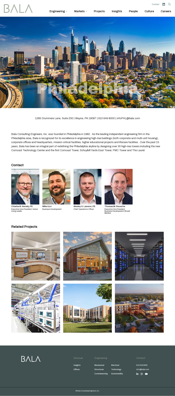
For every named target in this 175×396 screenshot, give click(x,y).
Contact (155, 4)
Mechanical (99, 365)
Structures (99, 369)
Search (169, 4)
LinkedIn (163, 4)
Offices (77, 369)
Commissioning (101, 374)
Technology (116, 369)
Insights (77, 365)
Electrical (115, 365)
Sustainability (117, 374)
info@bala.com (142, 369)
